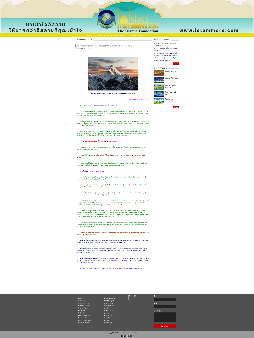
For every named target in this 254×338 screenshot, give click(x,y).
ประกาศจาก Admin (161, 39)
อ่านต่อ (176, 64)
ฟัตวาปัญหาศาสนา (85, 315)
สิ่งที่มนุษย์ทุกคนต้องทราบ (171, 93)
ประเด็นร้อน (83, 308)
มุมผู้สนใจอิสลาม (110, 298)
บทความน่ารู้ (109, 310)
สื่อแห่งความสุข (170, 99)
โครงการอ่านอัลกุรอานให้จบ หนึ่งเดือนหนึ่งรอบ (165, 44)
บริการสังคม (131, 35)
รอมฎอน (107, 313)
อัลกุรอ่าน (83, 310)
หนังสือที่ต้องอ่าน (160, 68)
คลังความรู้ (108, 315)
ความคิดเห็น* (157, 311)
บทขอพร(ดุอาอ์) (109, 301)
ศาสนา (98, 35)
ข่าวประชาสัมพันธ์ (85, 306)
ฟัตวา (106, 35)
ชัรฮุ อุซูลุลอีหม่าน (170, 71)
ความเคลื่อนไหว (117, 35)
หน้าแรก (89, 35)
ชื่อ (155, 296)
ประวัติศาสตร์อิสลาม (84, 39)
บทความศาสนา (84, 323)
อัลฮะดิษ (82, 313)
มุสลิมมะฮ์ (83, 318)
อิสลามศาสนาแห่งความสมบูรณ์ (170, 86)
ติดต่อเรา (143, 35)
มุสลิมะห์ (107, 308)
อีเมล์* (155, 304)
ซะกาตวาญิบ (109, 303)
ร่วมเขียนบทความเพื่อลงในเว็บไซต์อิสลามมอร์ (166, 49)
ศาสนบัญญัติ (108, 323)
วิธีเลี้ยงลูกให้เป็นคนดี (171, 78)
